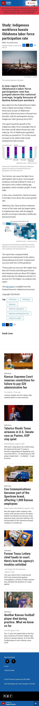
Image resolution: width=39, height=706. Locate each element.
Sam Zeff (6, 630)
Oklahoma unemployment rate (19, 313)
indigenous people (15, 318)
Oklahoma (12, 304)
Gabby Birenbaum (9, 444)
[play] (3, 703)
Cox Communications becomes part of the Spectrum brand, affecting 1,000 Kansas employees (18, 496)
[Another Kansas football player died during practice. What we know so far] (18, 600)
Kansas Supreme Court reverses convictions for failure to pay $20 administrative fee (19, 382)
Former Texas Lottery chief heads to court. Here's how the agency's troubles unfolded (19, 559)
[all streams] (36, 703)
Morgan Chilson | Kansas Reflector (14, 508)
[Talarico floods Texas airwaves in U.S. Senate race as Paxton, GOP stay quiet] (18, 413)
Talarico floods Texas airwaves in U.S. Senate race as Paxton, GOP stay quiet (19, 433)
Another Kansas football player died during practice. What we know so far (19, 620)
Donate (32, 3)
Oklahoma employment (16, 309)
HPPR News (13, 299)
